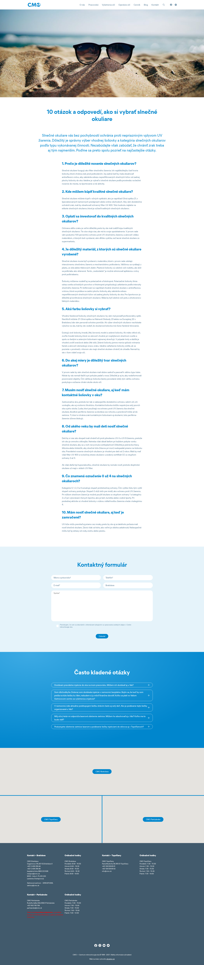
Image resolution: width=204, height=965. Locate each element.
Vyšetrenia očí (108, 4)
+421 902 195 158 (33, 905)
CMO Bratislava (102, 771)
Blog (146, 4)
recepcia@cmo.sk (33, 873)
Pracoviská (93, 4)
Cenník (137, 4)
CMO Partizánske (153, 819)
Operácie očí (124, 4)
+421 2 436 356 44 (33, 866)
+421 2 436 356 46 (33, 868)
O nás (82, 4)
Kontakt (155, 4)
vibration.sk (110, 959)
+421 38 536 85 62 (108, 868)
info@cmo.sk (107, 871)
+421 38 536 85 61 (108, 866)
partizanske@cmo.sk (34, 908)
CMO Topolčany (51, 819)
